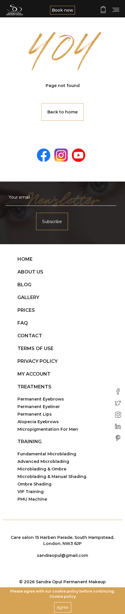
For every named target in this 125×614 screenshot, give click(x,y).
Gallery (28, 297)
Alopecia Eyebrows (38, 421)
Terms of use (35, 348)
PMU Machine (32, 499)
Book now (62, 10)
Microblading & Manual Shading (51, 476)
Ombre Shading (34, 484)
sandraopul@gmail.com (62, 555)
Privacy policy (37, 361)
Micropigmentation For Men (47, 429)
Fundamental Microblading (46, 454)
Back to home (62, 112)
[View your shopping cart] (103, 9)
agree (63, 607)
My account (34, 374)
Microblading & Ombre (41, 469)
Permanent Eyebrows (40, 399)
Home (25, 259)
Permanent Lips (34, 414)
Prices (26, 310)
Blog (24, 284)
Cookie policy (62, 596)
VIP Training (30, 491)
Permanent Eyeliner (38, 406)
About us (30, 272)
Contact (29, 335)
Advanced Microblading (43, 461)
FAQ (22, 323)
